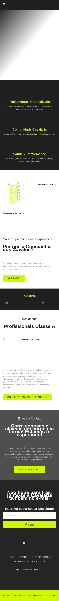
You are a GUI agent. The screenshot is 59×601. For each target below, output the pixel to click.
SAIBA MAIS (14, 278)
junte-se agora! (29, 469)
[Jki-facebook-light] (24, 579)
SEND (31, 525)
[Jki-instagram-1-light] (33, 579)
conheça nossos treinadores (27, 397)
